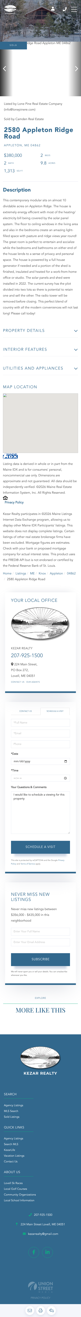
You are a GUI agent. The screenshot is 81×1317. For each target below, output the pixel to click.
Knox (42, 573)
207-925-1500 (65, 9)
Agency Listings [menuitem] (13, 1105)
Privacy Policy (14, 502)
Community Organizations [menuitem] (20, 1195)
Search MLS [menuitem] (11, 1144)
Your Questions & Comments (28, 787)
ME (32, 573)
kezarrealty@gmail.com (43, 1234)
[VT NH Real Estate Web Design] (40, 1287)
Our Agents (33, 682)
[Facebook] (33, 1252)
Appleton (56, 573)
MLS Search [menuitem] (11, 1111)
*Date (14, 754)
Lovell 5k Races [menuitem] (13, 1183)
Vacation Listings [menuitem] (14, 1156)
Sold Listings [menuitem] (11, 1117)
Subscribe (41, 959)
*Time (14, 770)
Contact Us (17, 682)
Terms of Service (28, 864)
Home (7, 573)
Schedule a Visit (55, 711)
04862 (71, 573)
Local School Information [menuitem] (19, 1200)
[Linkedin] (47, 1252)
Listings (21, 573)
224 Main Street (42, 1224)
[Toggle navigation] (74, 9)
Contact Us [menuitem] (10, 1161)
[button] (6, 69)
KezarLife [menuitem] (9, 1150)
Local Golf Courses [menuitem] (15, 1189)
